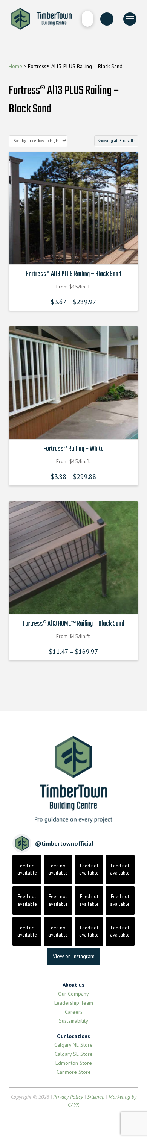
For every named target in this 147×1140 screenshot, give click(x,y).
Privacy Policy (68, 1096)
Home (15, 66)
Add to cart (76, 252)
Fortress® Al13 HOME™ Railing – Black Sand (73, 623)
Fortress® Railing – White (73, 449)
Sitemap (95, 1096)
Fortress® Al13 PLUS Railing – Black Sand (73, 274)
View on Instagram (74, 956)
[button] (87, 19)
